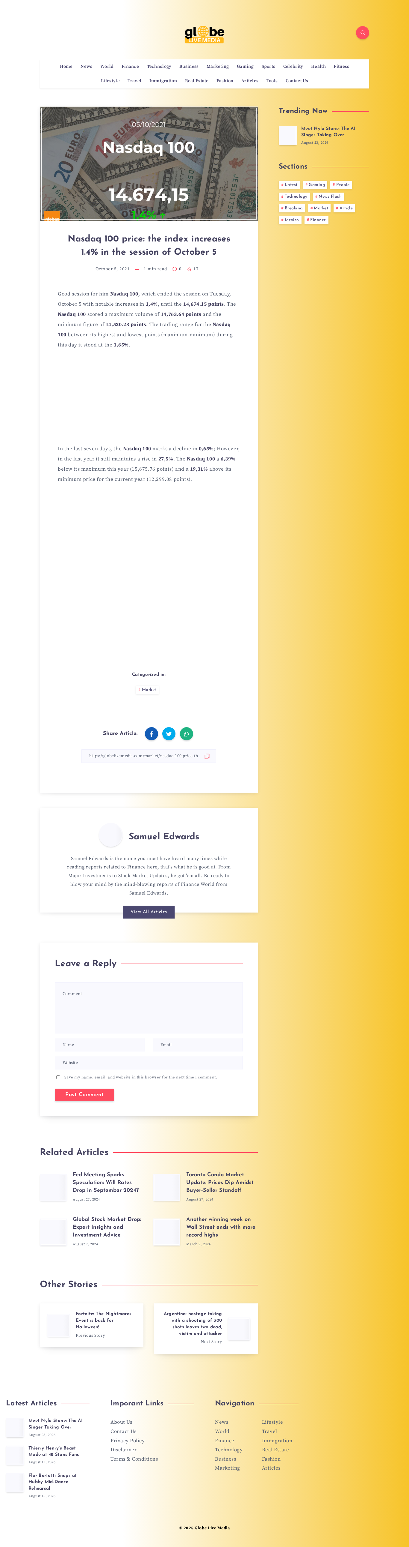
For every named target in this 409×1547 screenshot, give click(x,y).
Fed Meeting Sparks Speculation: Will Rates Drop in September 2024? (106, 1182)
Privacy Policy (127, 1441)
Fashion (224, 81)
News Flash (330, 196)
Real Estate (197, 81)
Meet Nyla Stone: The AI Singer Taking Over (328, 132)
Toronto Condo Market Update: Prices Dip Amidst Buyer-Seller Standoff (220, 1182)
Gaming (245, 66)
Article (346, 208)
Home (66, 66)
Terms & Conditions (134, 1459)
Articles (249, 81)
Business (189, 66)
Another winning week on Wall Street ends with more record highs (220, 1227)
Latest (291, 185)
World (107, 66)
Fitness (341, 66)
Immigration (163, 81)
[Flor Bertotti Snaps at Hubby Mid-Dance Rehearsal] (15, 1482)
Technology (159, 66)
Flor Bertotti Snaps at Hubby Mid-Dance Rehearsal (52, 1482)
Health (318, 66)
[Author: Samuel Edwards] (111, 835)
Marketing (218, 66)
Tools (272, 81)
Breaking (294, 208)
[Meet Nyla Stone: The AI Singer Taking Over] (288, 135)
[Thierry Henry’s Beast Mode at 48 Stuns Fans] (15, 1455)
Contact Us (297, 81)
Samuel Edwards (164, 837)
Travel (134, 81)
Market (149, 690)
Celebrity (293, 66)
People (343, 185)
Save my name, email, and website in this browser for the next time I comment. (140, 1077)
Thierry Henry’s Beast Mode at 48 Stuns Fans (53, 1451)
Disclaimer (123, 1450)
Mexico (292, 220)
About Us (121, 1422)
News (86, 66)
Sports (268, 66)
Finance (130, 66)
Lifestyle (110, 81)
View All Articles (149, 912)
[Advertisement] (149, 400)
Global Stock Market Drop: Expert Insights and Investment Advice (107, 1227)
